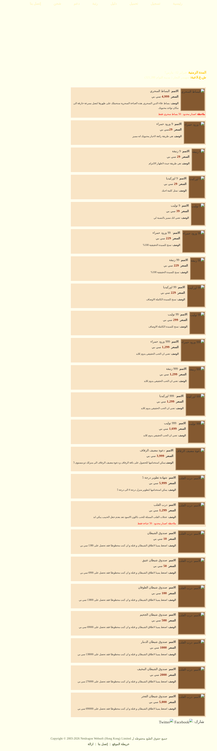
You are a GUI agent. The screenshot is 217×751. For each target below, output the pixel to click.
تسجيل (155, 3)
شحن (57, 3)
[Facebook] (183, 722)
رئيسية (177, 3)
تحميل (133, 3)
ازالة (90, 744)
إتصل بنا (35, 3)
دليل (114, 3)
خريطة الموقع (120, 744)
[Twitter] (166, 722)
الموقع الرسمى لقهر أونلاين (188, 17)
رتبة (95, 3)
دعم (77, 3)
